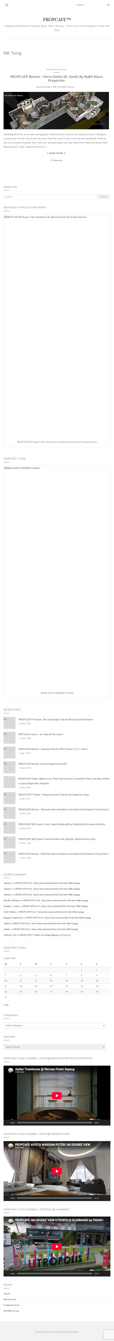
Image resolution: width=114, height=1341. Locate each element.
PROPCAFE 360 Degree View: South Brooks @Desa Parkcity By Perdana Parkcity (61, 824)
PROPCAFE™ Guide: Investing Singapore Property (45, 935)
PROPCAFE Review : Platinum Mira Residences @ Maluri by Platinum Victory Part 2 (63, 809)
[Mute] (101, 1122)
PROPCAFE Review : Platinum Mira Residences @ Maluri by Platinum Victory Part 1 (63, 853)
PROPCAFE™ (57, 19)
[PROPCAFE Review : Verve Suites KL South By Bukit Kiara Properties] (56, 110)
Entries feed (10, 1299)
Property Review (56, 69)
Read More (56, 153)
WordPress (74, 1332)
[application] (57, 1096)
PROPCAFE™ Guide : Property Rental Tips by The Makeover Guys (53, 794)
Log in (7, 1293)
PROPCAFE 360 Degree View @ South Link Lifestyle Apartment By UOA (56, 838)
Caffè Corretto (68, 87)
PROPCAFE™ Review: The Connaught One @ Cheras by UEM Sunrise (55, 719)
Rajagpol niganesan (13, 917)
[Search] (108, 5)
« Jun (6, 1004)
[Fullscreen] (106, 1122)
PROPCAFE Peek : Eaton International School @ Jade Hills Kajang (47, 883)
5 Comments (56, 160)
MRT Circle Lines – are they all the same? (40, 734)
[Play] (7, 1122)
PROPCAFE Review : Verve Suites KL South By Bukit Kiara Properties (56, 78)
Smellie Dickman (12, 900)
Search (103, 196)
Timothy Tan (10, 935)
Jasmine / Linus (11, 906)
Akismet (8, 883)
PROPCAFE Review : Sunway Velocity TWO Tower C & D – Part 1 (53, 749)
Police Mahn (10, 912)
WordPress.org (11, 1310)
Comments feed (11, 1305)
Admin (7, 923)
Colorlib (55, 1332)
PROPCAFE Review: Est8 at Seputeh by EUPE (42, 763)
